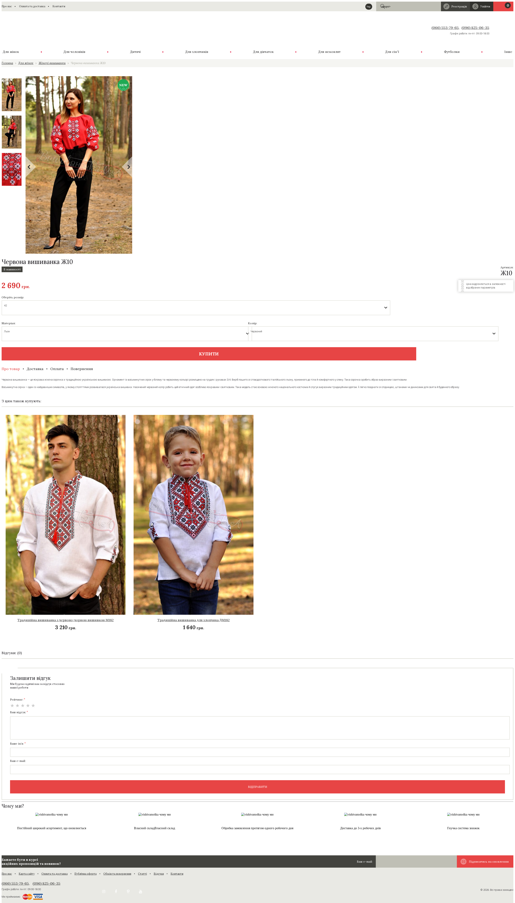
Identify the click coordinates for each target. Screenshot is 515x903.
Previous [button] (31, 166)
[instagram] (103, 891)
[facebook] (115, 891)
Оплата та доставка (32, 6)
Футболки (452, 52)
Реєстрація (459, 6)
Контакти (59, 6)
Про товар (11, 368)
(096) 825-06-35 (475, 27)
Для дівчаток (263, 52)
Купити (209, 354)
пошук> (383, 6)
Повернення (82, 368)
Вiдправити (257, 787)
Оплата (57, 368)
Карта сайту (27, 873)
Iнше (508, 52)
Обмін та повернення (117, 873)
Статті (142, 873)
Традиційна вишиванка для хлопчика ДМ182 (194, 620)
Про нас (7, 6)
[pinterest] (128, 891)
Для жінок (11, 52)
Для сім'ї (392, 52)
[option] (12, 94)
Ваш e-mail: (364, 861)
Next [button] (127, 166)
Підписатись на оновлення (489, 861)
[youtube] (140, 891)
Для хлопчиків (196, 52)
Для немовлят (329, 52)
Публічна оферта (85, 873)
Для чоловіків (74, 52)
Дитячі (135, 52)
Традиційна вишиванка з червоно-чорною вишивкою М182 (66, 620)
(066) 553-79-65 (445, 27)
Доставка (35, 368)
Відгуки (159, 873)
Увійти (485, 6)
